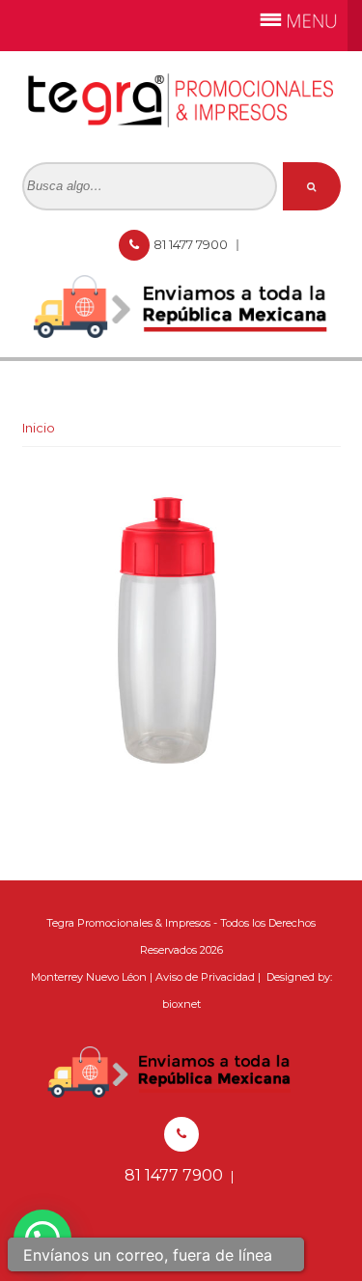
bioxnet (181, 1004)
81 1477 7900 (192, 244)
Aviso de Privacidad (205, 977)
